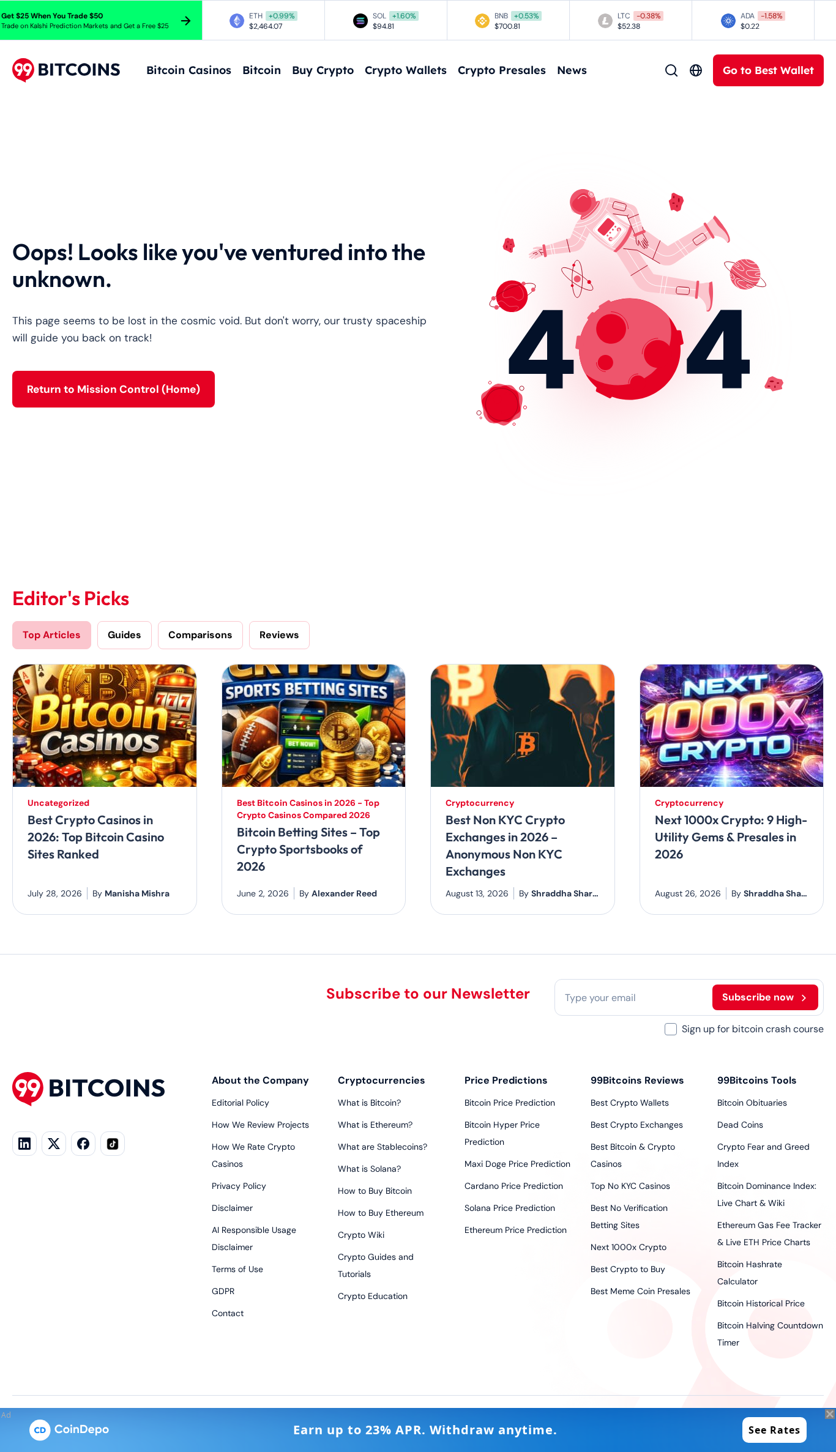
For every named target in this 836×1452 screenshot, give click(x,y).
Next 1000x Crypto (628, 1247)
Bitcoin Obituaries (752, 1102)
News (572, 70)
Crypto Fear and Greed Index (763, 1155)
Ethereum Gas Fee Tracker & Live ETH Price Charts (769, 1233)
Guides (124, 634)
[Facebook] (83, 1143)
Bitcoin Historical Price (761, 1303)
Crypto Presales (502, 70)
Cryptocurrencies (381, 1080)
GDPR (223, 1291)
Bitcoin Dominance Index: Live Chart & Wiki (766, 1194)
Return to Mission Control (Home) (113, 389)
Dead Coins (740, 1124)
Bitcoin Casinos (188, 70)
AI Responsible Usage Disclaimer (254, 1238)
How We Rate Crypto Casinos (253, 1155)
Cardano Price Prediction (514, 1185)
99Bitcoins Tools (757, 1080)
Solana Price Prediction (510, 1207)
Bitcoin (261, 70)
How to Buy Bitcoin (375, 1190)
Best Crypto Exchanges (637, 1124)
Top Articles (52, 634)
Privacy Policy (239, 1185)
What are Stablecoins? (382, 1146)
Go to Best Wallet (768, 70)
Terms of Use (237, 1269)
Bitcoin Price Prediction (510, 1102)
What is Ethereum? (375, 1124)
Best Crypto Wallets (630, 1102)
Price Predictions (506, 1080)
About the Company (260, 1080)
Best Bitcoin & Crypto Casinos (633, 1155)
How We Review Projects (260, 1124)
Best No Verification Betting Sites (629, 1216)
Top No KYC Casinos (630, 1185)
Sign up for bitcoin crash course (753, 1028)
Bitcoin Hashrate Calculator (749, 1273)
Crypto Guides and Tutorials (376, 1265)
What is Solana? (369, 1168)
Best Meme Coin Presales (640, 1291)
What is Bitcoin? (369, 1102)
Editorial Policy (240, 1102)
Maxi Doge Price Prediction (517, 1163)
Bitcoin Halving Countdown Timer (770, 1334)
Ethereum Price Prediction (516, 1229)
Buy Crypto (323, 70)
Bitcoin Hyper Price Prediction (502, 1133)
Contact (228, 1313)
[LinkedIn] (24, 1143)
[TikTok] (112, 1143)
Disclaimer (232, 1207)
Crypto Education (373, 1295)
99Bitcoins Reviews (637, 1080)
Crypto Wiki (361, 1234)
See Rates (774, 1430)
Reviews (279, 634)
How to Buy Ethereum (381, 1212)
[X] (54, 1143)
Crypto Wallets (406, 70)
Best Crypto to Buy (628, 1269)
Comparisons (200, 634)
